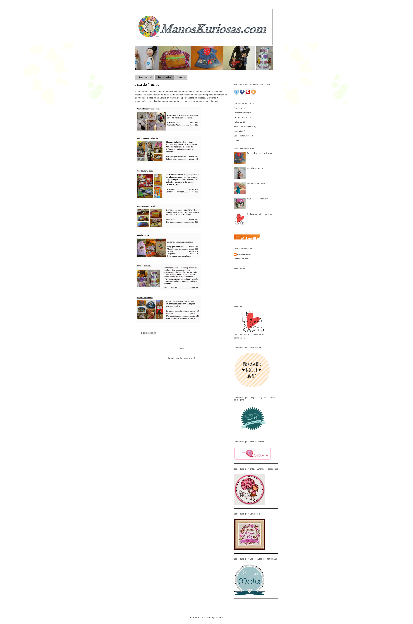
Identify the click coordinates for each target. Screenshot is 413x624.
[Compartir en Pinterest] (154, 332)
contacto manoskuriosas (208, 101)
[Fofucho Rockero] (226, 69)
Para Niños (239, 131)
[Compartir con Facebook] (151, 332)
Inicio (181, 349)
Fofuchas (238, 122)
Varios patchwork (241, 136)
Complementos (241, 113)
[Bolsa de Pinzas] (193, 69)
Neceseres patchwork (243, 127)
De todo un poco (241, 117)
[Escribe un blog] (145, 332)
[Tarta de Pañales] (258, 69)
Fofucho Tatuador (255, 168)
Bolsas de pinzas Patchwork (259, 153)
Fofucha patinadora (256, 184)
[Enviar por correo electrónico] (142, 332)
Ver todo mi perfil (241, 259)
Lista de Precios (164, 77)
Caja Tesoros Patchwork (257, 199)
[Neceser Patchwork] (161, 69)
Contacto (181, 77)
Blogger (222, 618)
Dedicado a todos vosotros (259, 214)
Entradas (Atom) (187, 358)
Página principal (144, 77)
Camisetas (238, 108)
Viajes (236, 141)
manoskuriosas (244, 255)
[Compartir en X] (148, 332)
